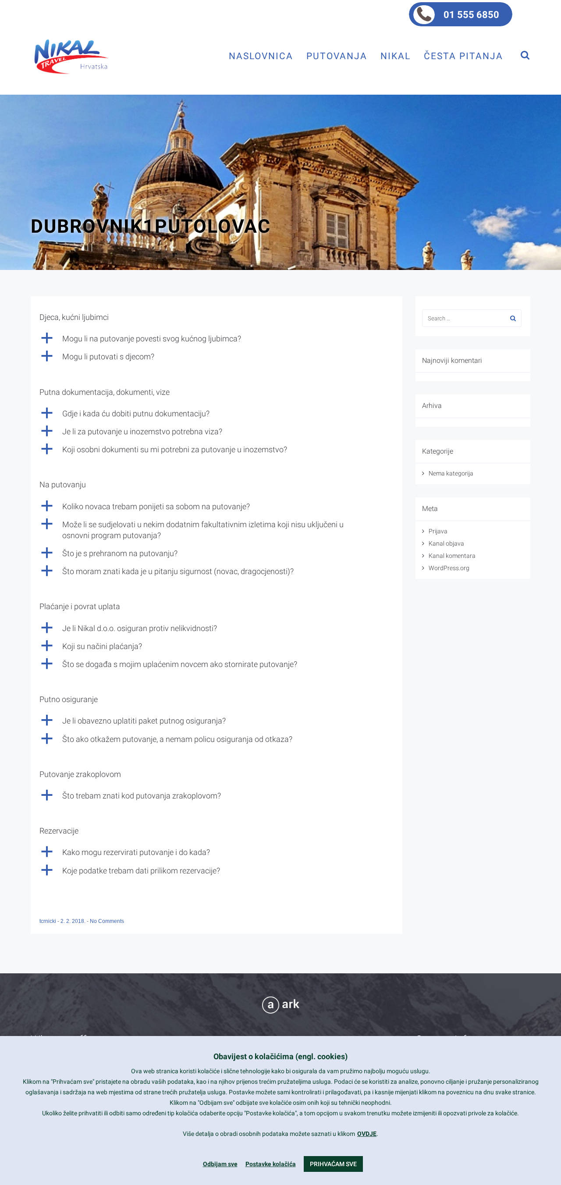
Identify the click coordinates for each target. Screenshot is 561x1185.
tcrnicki (48, 921)
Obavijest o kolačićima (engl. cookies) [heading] (280, 1056)
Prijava (438, 531)
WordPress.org (449, 567)
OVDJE (366, 1133)
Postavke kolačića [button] (270, 1163)
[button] (216, 338)
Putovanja (336, 55)
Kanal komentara (452, 555)
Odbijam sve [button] (220, 1163)
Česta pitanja (463, 55)
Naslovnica (261, 55)
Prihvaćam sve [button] (333, 1163)
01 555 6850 (471, 14)
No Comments (107, 921)
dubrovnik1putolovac (151, 226)
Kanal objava (446, 543)
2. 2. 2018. (73, 921)
